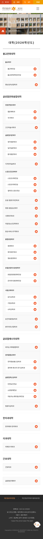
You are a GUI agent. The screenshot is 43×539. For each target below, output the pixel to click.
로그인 (7, 2)
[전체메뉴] (38, 8)
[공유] (39, 30)
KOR (18, 2)
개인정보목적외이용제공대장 (31, 498)
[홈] (3, 30)
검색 (29, 2)
